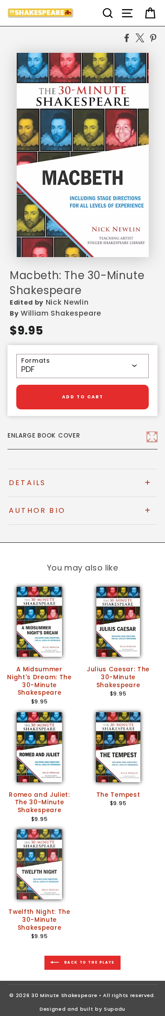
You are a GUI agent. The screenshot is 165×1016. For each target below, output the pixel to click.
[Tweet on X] (140, 37)
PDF (28, 369)
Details (27, 483)
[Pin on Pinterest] (153, 37)
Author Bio (37, 510)
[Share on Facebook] (126, 37)
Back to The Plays (88, 962)
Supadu (114, 1008)
